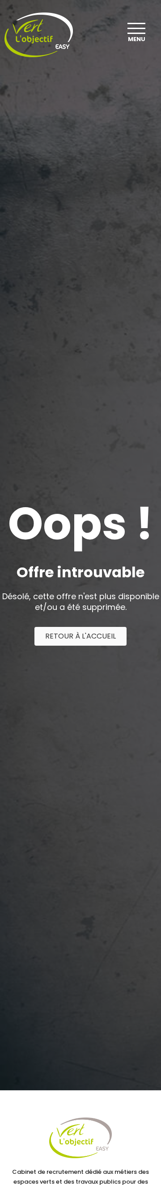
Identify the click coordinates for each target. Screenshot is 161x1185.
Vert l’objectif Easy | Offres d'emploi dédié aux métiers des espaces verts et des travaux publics (38, 35)
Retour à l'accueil (80, 636)
